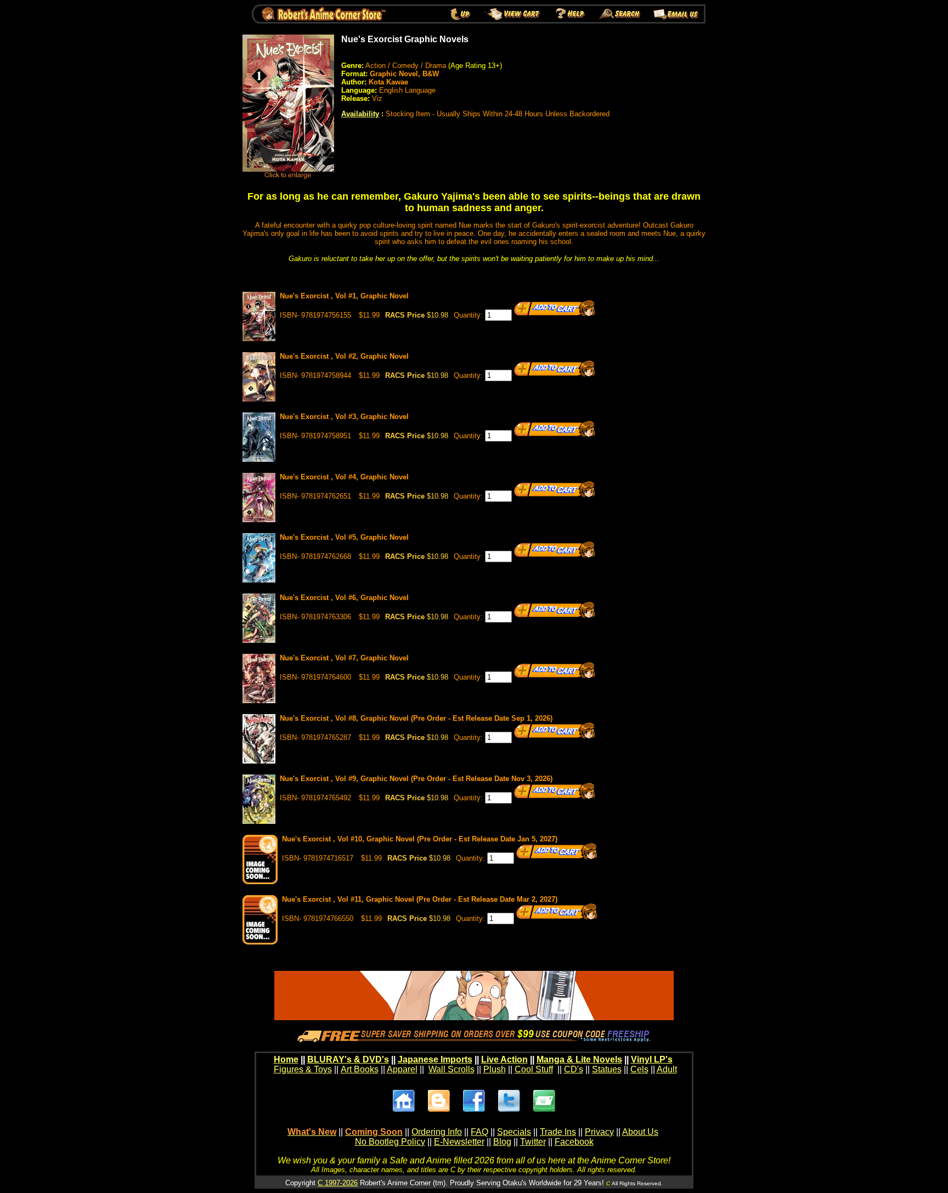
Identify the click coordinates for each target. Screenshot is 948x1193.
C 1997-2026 (338, 1183)
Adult (667, 1069)
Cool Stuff (534, 1069)
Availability (360, 114)
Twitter (533, 1141)
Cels (639, 1069)
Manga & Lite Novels (579, 1059)
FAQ (479, 1132)
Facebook (574, 1141)
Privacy (599, 1132)
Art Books (360, 1069)
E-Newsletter (459, 1141)
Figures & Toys (303, 1069)
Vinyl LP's (652, 1059)
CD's (573, 1069)
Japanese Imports (435, 1059)
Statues (607, 1069)
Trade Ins (558, 1132)
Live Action (504, 1059)
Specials (514, 1132)
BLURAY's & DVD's (348, 1059)
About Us (640, 1132)
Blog (502, 1141)
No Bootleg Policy (390, 1141)
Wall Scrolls (451, 1069)
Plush (494, 1069)
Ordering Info (436, 1132)
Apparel (402, 1069)
